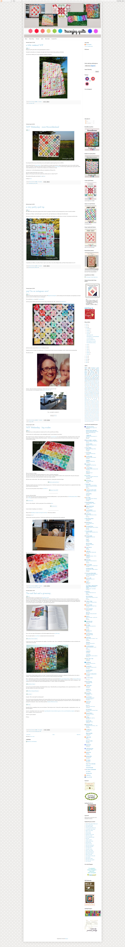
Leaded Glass (86, 401)
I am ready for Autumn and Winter (91, 602)
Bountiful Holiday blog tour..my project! (91, 593)
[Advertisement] (53, 114)
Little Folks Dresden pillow (90, 845)
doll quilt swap (88, 378)
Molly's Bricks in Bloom (89, 853)
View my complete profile (89, 46)
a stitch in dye (88, 775)
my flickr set (45, 488)
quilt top (34, 183)
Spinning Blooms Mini (89, 634)
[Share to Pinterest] (48, 101)
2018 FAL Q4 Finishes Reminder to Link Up (91, 561)
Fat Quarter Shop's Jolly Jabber (91, 430)
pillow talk (91, 374)
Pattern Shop (31, 38)
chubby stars (95, 376)
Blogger (66, 938)
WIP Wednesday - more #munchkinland (42, 127)
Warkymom (88, 642)
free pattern (87, 396)
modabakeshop (96, 375)
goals (95, 396)
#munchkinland (31, 183)
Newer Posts (28, 734)
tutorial (86, 375)
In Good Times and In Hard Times (91, 605)
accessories (91, 403)
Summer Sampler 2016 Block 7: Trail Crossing (91, 639)
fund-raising (93, 410)
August (88, 333)
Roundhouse (93, 402)
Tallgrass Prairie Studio (90, 506)
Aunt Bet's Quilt (88, 519)
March (88, 350)
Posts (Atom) (32, 736)
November (88, 328)
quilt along (92, 373)
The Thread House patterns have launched (91, 627)
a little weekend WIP (34, 45)
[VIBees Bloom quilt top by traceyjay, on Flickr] (43, 260)
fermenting (87, 410)
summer (97, 420)
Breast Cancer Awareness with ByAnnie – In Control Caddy (92, 477)
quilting (95, 418)
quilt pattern (88, 376)
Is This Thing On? (88, 730)
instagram (30, 421)
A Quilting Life (88, 435)
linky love (87, 391)
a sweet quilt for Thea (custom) (90, 829)
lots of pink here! (89, 709)
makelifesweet (88, 689)
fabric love (34, 587)
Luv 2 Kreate (88, 771)
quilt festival (87, 383)
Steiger (91, 370)
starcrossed (93, 420)
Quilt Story (88, 591)
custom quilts (30, 103)
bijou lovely (88, 612)
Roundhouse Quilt (45, 597)
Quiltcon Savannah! (89, 609)
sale (90, 398)
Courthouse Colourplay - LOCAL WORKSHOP (91, 556)
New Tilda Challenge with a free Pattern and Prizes (92, 528)
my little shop (56, 633)
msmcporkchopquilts (89, 767)
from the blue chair (89, 621)
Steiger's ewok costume (89, 830)
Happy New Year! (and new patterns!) (91, 655)
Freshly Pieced (88, 637)
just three (90, 375)
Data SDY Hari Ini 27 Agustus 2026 (91, 427)
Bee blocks (30, 267)
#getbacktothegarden (87, 399)
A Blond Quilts (88, 737)
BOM (91, 392)
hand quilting (91, 412)
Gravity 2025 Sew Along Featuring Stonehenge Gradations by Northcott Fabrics (91, 486)
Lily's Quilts (88, 625)
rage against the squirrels (90, 419)
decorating (93, 377)
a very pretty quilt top (35, 207)
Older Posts (78, 734)
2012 (87, 356)
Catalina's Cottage (89, 601)
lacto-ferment (86, 414)
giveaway (33, 731)
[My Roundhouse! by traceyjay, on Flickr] (47, 631)
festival (90, 410)
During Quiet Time (89, 724)
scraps (37, 587)
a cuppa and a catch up (90, 426)
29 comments (40, 181)
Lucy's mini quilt (88, 861)
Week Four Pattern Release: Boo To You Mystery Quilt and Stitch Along (92, 432)
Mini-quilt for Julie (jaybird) (90, 859)
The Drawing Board (89, 608)
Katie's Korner (88, 701)
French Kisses (88, 385)
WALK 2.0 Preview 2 (89, 507)
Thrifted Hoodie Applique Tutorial (91, 444)
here (41, 176)
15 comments (40, 420)
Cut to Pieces (88, 475)
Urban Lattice (91, 380)
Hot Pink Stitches (89, 756)
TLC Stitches (88, 760)
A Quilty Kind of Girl (89, 748)
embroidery (97, 390)
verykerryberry (88, 513)
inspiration (89, 379)
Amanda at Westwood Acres (52, 701)
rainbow (86, 398)
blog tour (89, 406)
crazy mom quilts (89, 564)
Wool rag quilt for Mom (89, 825)
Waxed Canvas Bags (89, 622)
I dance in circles (88, 831)
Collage (29, 497)
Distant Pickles (88, 693)
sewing (88, 392)
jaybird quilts (88, 484)
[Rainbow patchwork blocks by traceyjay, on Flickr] (53, 470)
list (93, 414)
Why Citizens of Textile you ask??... (91, 667)
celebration (96, 407)
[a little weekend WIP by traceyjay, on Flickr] (53, 98)
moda (93, 378)
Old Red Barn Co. (89, 522)
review (89, 384)
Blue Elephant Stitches (90, 518)
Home (26, 38)
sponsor (90, 420)
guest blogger (97, 411)
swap (96, 378)
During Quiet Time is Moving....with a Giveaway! (92, 726)
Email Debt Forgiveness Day (90, 643)
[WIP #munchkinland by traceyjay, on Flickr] (53, 160)
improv (93, 413)
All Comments (88, 123)
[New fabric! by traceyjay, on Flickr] (29, 694)
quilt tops (91, 418)
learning (90, 414)
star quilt (95, 398)
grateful (89, 397)
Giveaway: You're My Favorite (90, 663)
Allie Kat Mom (88, 752)
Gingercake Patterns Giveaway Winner (92, 710)
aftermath (39, 347)
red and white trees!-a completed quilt (91, 565)
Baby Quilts (47, 38)
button (90, 407)
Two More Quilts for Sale (90, 523)
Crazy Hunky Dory (89, 847)
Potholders (87, 753)
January (88, 354)
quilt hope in (92, 383)
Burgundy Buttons (89, 713)
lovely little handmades (90, 646)
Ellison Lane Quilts (89, 733)
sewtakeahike (88, 654)
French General (95, 392)
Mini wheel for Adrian (89, 858)
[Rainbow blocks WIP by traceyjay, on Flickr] (53, 490)
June (87, 346)
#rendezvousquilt (87, 400)
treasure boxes (97, 380)
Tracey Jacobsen (31, 101)
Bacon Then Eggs (89, 681)
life (94, 369)
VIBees (36, 267)
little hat (96, 414)
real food (95, 419)
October (88, 330)
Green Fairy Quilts (89, 456)
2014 (87, 325)
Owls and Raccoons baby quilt (90, 855)
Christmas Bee (87, 377)
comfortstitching (88, 493)
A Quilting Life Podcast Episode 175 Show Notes (91, 437)
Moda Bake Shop (89, 773)
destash (93, 390)
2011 (87, 357)
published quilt (37, 731)
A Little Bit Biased (89, 467)
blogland (97, 406)
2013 (87, 327)
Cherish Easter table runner (90, 851)
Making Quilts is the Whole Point (91, 465)
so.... (86, 678)
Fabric (96, 374)
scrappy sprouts (93, 384)
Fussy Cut (87, 705)
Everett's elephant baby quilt (90, 837)
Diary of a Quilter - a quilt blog (91, 440)
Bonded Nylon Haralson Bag (90, 461)
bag (91, 385)
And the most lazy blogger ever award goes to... (92, 598)
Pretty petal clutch (88, 842)
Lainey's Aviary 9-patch (89, 850)
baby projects (91, 395)
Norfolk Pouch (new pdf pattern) (91, 510)
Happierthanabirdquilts (52, 295)
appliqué (87, 395)
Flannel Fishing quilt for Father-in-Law (92, 823)
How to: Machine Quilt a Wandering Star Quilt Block (91, 499)
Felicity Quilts (88, 559)
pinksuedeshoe (88, 744)
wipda (92, 421)
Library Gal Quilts (89, 605)
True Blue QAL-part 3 (89, 472)
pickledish (91, 391)
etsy (98, 395)
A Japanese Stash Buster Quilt (90, 536)
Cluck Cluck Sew (89, 547)
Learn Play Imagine (89, 670)
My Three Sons (88, 480)
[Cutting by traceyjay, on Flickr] (28, 704)
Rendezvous (88, 402)
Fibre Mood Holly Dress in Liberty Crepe (91, 515)
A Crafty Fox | (88, 464)
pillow (95, 391)
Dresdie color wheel (89, 843)
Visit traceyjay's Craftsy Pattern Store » (92, 277)
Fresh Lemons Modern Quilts (91, 573)
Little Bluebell (88, 662)
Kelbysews (88, 616)
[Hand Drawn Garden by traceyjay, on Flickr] (30, 684)
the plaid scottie (88, 720)
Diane (46, 512)
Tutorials (37, 38)
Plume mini (87, 838)
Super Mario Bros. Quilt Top (90, 717)
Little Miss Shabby (89, 443)
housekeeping (87, 413)
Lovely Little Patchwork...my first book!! (91, 648)
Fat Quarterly (88, 765)
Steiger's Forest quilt (89, 854)
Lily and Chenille (88, 833)
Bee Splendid (88, 388)
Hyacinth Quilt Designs (90, 502)
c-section (93, 407)
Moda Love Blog (88, 690)
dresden (95, 395)
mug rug (93, 397)
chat (85, 390)
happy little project (96, 412)
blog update (93, 406)
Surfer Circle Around (89, 835)
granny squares (57, 166)
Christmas (93, 388)
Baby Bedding (88, 761)
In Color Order (88, 452)
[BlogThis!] (45, 101)
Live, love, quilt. (88, 578)
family (85, 386)
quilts (95, 387)
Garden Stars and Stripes (89, 846)
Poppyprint (88, 555)
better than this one (47, 390)
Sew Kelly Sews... (89, 729)
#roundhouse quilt (92, 400)
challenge (86, 408)
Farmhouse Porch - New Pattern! (91, 588)
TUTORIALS (88, 651)
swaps (85, 421)
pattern (98, 377)
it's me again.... (88, 674)
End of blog (88, 494)
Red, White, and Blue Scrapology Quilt (92, 468)
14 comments (40, 265)
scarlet (93, 379)
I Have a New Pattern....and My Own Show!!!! (91, 618)
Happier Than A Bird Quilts (90, 763)
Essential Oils (54, 38)
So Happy (87, 717)
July (87, 344)
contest (94, 408)
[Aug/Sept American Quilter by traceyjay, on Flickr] (32, 638)
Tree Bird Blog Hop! (89, 682)
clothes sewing (96, 385)
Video (88, 403)
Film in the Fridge (89, 543)
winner (98, 384)
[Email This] (43, 101)
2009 (87, 360)
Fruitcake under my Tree (89, 841)
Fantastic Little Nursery (89, 721)
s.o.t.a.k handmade (89, 510)
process (97, 397)
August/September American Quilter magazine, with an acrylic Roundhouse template (59, 711)
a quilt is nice (88, 551)
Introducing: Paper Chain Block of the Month (92, 533)
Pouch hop (87, 741)
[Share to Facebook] (47, 101)
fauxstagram (94, 409)
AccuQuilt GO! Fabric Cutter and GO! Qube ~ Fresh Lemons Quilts (92, 575)
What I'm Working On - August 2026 (91, 441)
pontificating (87, 418)
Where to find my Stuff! (89, 481)
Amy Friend (37, 635)
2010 (87, 359)
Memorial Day (94, 401)
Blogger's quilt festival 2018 (90, 578)
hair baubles (87, 412)
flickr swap (90, 386)
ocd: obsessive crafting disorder (91, 673)
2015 (87, 324)
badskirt (87, 581)
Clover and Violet (89, 777)
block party (86, 406)
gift (85, 411)
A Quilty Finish (88, 734)
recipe (85, 384)
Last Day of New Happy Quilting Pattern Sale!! (91, 449)
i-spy (90, 413)
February (88, 352)
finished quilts (95, 368)
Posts (87, 121)
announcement (96, 403)
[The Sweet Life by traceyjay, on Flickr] (29, 500)
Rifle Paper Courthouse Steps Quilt (91, 613)
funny (97, 410)
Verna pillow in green (89, 849)
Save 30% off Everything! (90, 714)
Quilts (42, 38)
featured (98, 409)
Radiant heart (88, 702)
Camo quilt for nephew (89, 826)
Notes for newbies (91, 389)
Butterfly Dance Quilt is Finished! (91, 457)
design (97, 379)
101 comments (40, 729)
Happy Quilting (88, 447)
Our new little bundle (89, 749)
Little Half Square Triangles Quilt (91, 552)
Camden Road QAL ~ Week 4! (90, 503)
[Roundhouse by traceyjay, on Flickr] (47, 672)
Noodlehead (88, 460)
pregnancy (86, 380)
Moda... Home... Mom (89, 658)
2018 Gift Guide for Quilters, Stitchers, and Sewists (92, 570)
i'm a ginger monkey (89, 677)
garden (92, 396)
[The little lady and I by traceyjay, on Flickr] (53, 386)
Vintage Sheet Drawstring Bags (90, 453)
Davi (97, 400)
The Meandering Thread (73, 496)
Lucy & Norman (89, 696)
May (87, 347)
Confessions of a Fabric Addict (91, 489)
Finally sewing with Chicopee (90, 706)
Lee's (31, 178)
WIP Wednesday (88, 757)
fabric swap (90, 409)
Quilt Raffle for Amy (89, 693)
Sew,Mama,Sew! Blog (89, 568)
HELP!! (87, 738)
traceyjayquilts (41, 299)
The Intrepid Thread (89, 526)
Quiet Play (87, 629)
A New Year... (88, 659)
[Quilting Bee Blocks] (92, 812)
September (88, 331)
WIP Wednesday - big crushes (38, 428)
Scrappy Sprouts (38, 165)
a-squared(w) (88, 651)
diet (87, 409)
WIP (33, 103)
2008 (87, 362)
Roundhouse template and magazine (37, 512)
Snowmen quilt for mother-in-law (91, 827)
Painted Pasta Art (88, 671)
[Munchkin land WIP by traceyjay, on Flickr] (53, 345)
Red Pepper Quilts (89, 535)
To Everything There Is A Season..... (91, 490)
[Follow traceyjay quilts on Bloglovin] (90, 66)
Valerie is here (88, 686)
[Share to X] (46, 101)
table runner (88, 421)
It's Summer (88, 540)
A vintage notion (89, 685)
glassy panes (88, 411)
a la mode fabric (88, 666)
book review (86, 407)
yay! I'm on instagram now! (37, 291)
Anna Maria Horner (89, 633)
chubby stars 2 (31, 587)
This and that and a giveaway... (38, 593)
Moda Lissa (88, 471)
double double (88, 582)
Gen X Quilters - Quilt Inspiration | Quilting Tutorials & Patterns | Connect (92, 586)
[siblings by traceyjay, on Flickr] (53, 550)
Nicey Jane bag (88, 857)
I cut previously (54, 436)
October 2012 (88, 745)
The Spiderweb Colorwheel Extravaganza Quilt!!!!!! (90, 698)
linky (94, 386)
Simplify (87, 539)
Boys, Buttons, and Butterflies (91, 769)
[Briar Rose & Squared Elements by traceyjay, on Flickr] (32, 690)
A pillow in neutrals (89, 839)
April (88, 349)
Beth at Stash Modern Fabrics (64, 678)
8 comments (40, 101)
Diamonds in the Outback (90, 544)
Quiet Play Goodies (89, 630)
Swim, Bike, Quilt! (89, 531)
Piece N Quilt (88, 497)
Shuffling (87, 548)
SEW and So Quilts (89, 740)
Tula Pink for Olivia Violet (90, 834)
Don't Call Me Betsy (89, 596)
